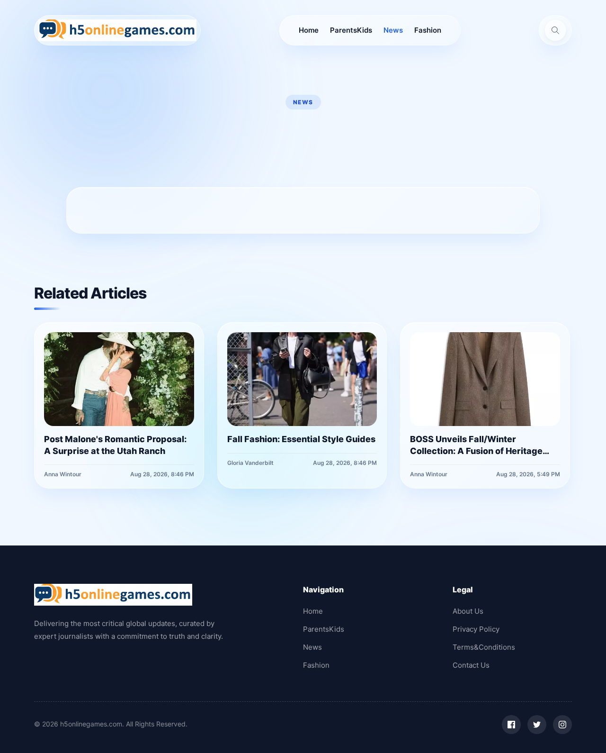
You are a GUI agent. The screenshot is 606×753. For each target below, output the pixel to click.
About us (468, 611)
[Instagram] (562, 724)
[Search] (555, 30)
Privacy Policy (476, 629)
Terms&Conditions (484, 647)
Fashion (427, 30)
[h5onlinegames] (117, 30)
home (309, 30)
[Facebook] (511, 724)
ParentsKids (351, 30)
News (393, 30)
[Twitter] (536, 724)
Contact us (471, 665)
